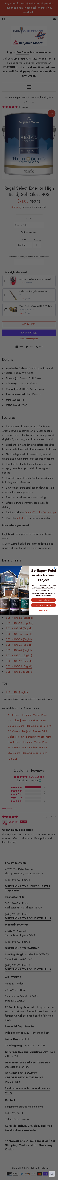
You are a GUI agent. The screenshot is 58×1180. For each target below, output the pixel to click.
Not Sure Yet (43, 610)
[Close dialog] (55, 568)
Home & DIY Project (43, 600)
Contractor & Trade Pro (43, 605)
